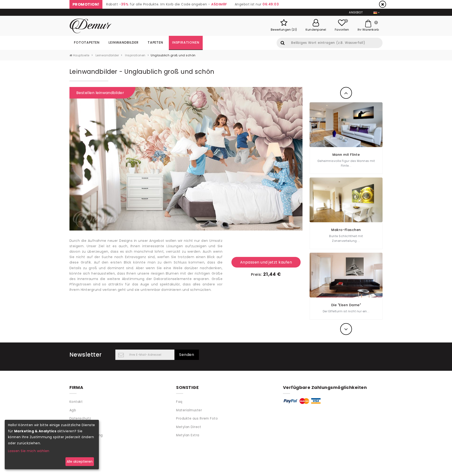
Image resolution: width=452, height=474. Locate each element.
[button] (346, 93)
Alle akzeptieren (80, 461)
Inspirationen (185, 42)
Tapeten (155, 42)
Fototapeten (87, 42)
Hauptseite (80, 55)
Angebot (356, 12)
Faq (179, 402)
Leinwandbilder (123, 42)
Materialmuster (189, 410)
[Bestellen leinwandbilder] (186, 158)
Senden (186, 354)
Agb (72, 410)
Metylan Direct (188, 427)
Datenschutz (80, 418)
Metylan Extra (187, 435)
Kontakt (76, 402)
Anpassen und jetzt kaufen (266, 262)
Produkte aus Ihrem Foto (197, 418)
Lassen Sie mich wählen (28, 451)
